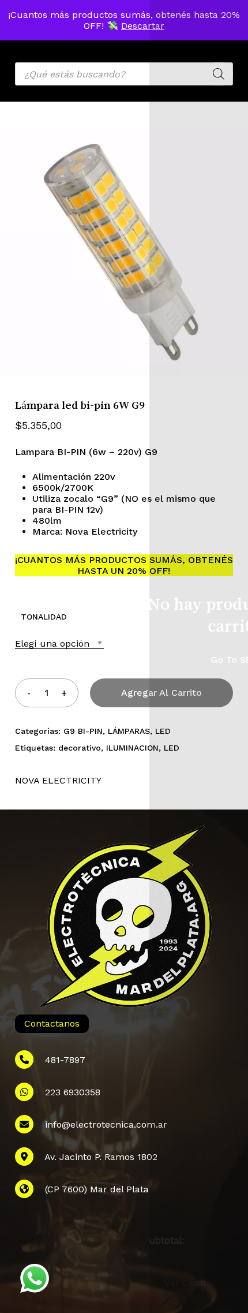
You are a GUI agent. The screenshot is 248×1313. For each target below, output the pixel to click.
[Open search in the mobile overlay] (124, 73)
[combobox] (59, 643)
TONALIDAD (44, 616)
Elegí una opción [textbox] (52, 643)
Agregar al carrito (161, 692)
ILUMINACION (132, 747)
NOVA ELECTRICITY (58, 780)
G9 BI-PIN (83, 731)
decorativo (79, 747)
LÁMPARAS (129, 731)
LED (163, 731)
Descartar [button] (142, 25)
